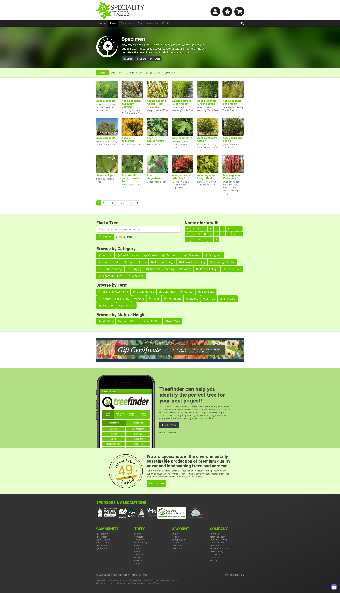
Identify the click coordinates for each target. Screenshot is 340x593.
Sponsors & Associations (121, 502)
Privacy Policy (216, 551)
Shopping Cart (179, 539)
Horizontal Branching (115, 298)
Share (142, 58)
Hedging (135, 269)
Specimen (137, 276)
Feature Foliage (164, 262)
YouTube (104, 542)
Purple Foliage (208, 269)
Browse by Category (115, 249)
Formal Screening (193, 262)
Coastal (152, 255)
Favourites (177, 545)
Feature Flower (136, 262)
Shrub (211, 298)
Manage (214, 560)
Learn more (156, 483)
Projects (138, 560)
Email (129, 58)
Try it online (169, 425)
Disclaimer (215, 554)
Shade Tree (233, 269)
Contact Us (215, 557)
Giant (171, 72)
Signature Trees (112, 276)
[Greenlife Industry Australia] (171, 513)
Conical (188, 291)
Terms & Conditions (220, 548)
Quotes (175, 542)
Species (138, 551)
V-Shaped (108, 305)
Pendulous (174, 298)
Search (107, 237)
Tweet (156, 58)
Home (102, 23)
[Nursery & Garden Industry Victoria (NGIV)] (132, 512)
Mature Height (141, 542)
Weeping (128, 305)
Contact (167, 23)
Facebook (104, 533)
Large (153, 72)
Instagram (104, 539)
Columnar (168, 291)
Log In (175, 533)
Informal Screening (162, 269)
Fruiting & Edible (224, 262)
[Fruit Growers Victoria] (196, 512)
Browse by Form (112, 285)
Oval (141, 298)
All (102, 72)
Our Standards (217, 542)
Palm (155, 298)
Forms (137, 557)
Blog (140, 23)
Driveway (194, 255)
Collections (127, 23)
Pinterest (104, 548)
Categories (139, 554)
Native (187, 269)
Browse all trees (124, 236)
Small (116, 72)
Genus (137, 548)
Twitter (103, 536)
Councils (138, 563)
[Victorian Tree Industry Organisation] (151, 512)
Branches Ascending (115, 291)
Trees (113, 23)
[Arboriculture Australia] (123, 512)
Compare (138, 536)
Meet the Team (217, 536)
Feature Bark (110, 262)
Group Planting (112, 269)
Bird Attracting (129, 255)
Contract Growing (219, 539)
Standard (229, 298)
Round (193, 298)
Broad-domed (145, 291)
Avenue (107, 255)
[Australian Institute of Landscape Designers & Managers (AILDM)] (141, 512)
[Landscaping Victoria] (107, 512)
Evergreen (215, 255)
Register (176, 536)
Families (138, 545)
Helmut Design (237, 574)
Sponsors (214, 545)
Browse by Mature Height (121, 315)
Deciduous (172, 255)
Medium (134, 72)
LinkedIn (103, 545)
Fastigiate (207, 291)
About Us (152, 23)
